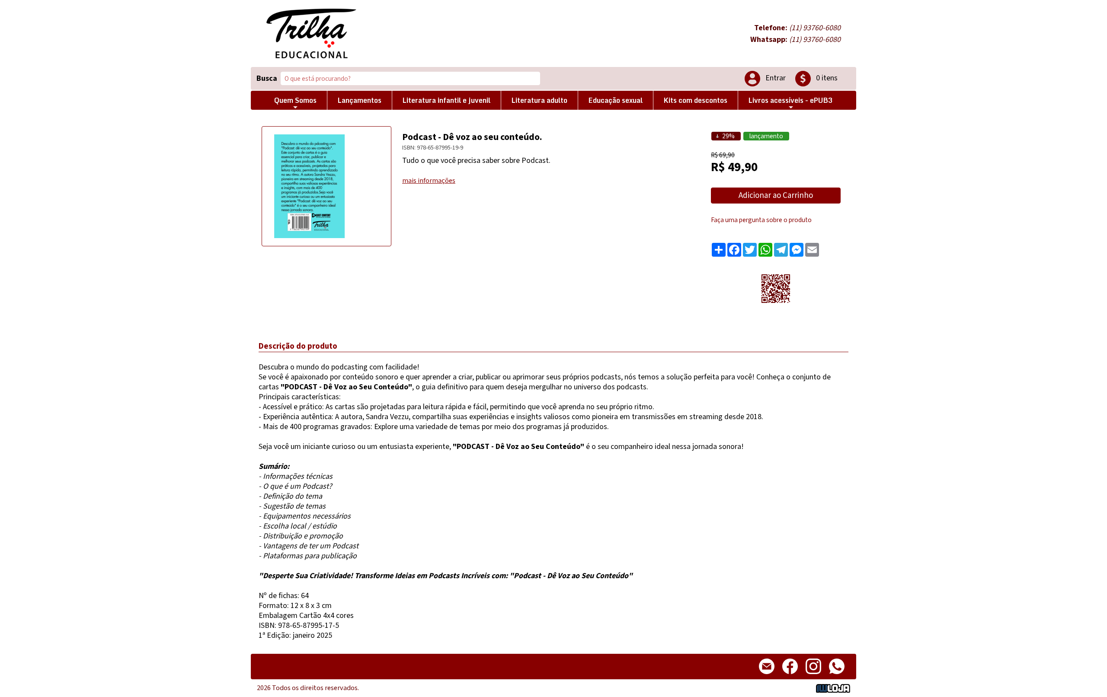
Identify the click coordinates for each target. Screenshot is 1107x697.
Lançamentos (359, 100)
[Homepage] (311, 33)
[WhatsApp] (836, 676)
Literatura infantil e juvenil (446, 100)
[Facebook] (790, 676)
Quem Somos (295, 100)
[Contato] (766, 676)
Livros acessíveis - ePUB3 (791, 100)
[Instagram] (813, 676)
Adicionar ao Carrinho (776, 195)
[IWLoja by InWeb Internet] (833, 688)
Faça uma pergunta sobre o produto (761, 220)
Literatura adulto (539, 100)
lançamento (766, 136)
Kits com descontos (695, 100)
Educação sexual (616, 100)
